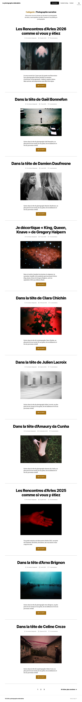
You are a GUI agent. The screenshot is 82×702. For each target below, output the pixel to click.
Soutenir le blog (64, 3)
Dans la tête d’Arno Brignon (41, 562)
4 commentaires (53, 168)
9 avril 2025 (43, 567)
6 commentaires (53, 104)
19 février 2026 (43, 302)
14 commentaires (54, 631)
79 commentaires (54, 38)
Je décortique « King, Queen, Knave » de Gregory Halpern (41, 229)
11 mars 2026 (43, 236)
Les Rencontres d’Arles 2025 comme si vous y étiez (41, 492)
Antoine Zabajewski (32, 38)
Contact (71, 3)
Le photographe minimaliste (11, 3)
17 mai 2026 (43, 104)
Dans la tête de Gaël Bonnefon (41, 99)
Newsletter (54, 3)
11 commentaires (53, 367)
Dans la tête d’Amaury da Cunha (41, 426)
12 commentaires (53, 236)
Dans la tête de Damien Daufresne (41, 163)
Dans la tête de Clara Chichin (41, 298)
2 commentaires (53, 302)
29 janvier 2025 (43, 631)
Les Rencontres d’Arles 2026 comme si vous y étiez (41, 31)
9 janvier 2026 (43, 367)
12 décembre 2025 (43, 431)
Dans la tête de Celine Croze (41, 626)
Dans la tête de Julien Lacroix (41, 362)
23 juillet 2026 (43, 38)
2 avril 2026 (43, 168)
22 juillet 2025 (43, 499)
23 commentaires (54, 499)
